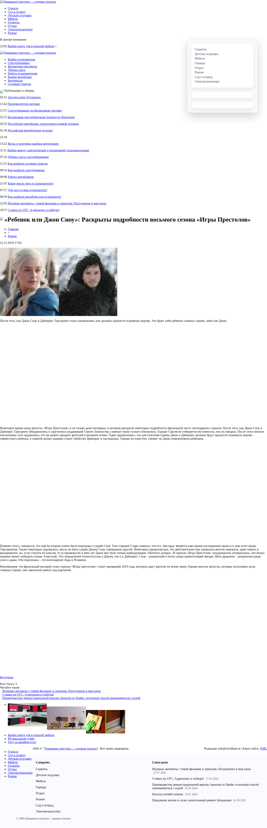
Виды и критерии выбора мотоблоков (33, 143)
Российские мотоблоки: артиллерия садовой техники (43, 123)
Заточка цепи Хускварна (24, 97)
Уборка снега (16, 70)
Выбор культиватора (21, 59)
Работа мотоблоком (21, 176)
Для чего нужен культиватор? (27, 190)
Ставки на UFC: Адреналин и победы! (33, 210)
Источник (6, 677)
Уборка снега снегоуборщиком (28, 157)
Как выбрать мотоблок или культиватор (34, 196)
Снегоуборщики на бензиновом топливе (35, 110)
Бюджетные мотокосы (22, 66)
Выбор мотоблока (20, 77)
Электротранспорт (20, 29)
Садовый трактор (19, 84)
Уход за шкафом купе (22, 742)
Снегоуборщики (19, 63)
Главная (13, 229)
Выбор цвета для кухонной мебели (31, 46)
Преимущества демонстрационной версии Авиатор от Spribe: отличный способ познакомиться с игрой (71, 698)
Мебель (13, 18)
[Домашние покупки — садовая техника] (28, 1)
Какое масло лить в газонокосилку (31, 183)
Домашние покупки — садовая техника (70, 748)
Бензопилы (15, 80)
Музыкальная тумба (21, 738)
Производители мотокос (24, 104)
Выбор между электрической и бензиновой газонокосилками (48, 150)
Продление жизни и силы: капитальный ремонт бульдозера (191, 800)
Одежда (13, 8)
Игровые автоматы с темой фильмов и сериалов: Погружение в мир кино (57, 203)
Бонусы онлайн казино (167, 794)
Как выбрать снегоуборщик (26, 170)
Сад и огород (16, 11)
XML (263, 748)
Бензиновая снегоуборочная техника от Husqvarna (41, 117)
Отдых (12, 26)
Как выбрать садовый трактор (28, 163)
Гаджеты (14, 22)
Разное (12, 33)
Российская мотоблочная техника (30, 130)
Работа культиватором (22, 73)
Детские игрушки (19, 15)
